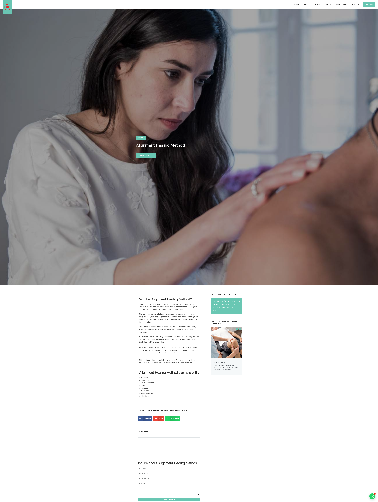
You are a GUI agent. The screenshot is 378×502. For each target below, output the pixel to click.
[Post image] (226, 342)
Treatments (141, 137)
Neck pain (216, 307)
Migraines (223, 304)
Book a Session (145, 155)
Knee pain (231, 301)
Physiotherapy (220, 362)
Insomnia (216, 301)
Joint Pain (223, 301)
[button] (145, 418)
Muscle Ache (232, 304)
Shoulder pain (225, 307)
